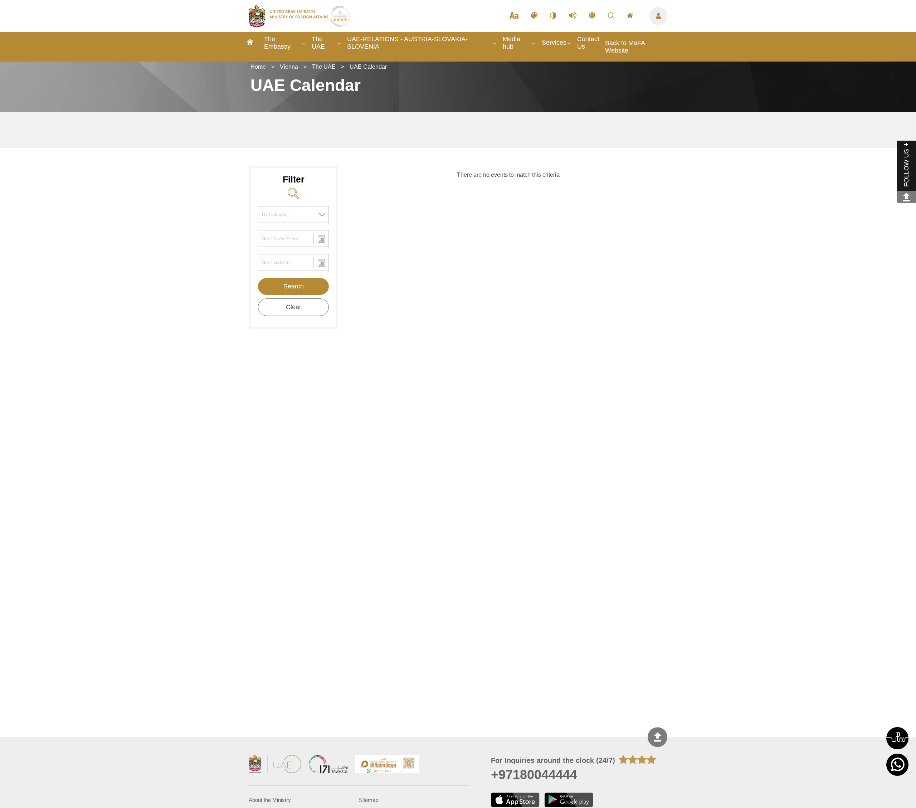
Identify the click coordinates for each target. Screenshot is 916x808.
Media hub (511, 42)
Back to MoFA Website (625, 46)
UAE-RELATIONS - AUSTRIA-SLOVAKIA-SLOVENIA (407, 42)
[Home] (250, 43)
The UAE (318, 42)
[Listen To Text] (572, 16)
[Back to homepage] (289, 24)
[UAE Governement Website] (275, 764)
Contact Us (588, 42)
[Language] (592, 16)
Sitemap (368, 800)
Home (258, 67)
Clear (293, 307)
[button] (897, 738)
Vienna (289, 67)
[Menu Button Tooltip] (658, 16)
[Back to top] (657, 737)
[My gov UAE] (328, 764)
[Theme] (534, 16)
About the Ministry (270, 800)
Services (554, 42)
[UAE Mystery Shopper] (387, 764)
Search (293, 286)
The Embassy (277, 42)
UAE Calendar (368, 67)
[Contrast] (553, 16)
